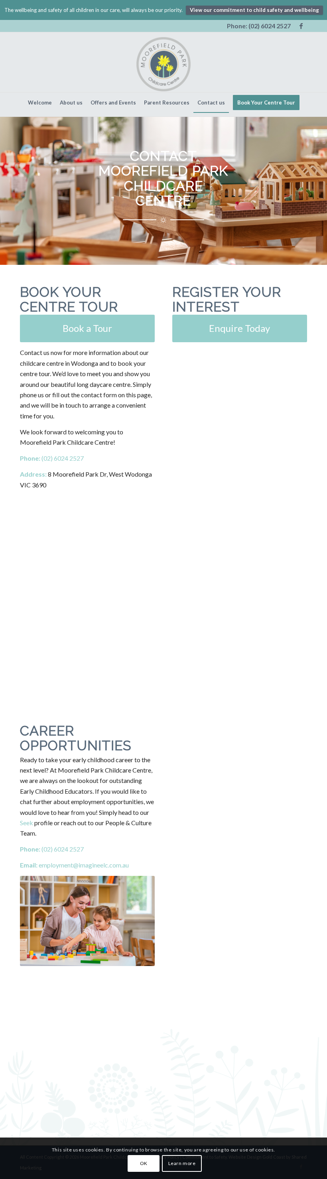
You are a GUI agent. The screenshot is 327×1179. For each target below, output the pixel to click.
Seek (26, 822)
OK (144, 1163)
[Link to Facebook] (301, 26)
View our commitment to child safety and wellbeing (254, 10)
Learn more (182, 1163)
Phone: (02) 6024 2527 (259, 26)
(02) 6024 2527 (62, 458)
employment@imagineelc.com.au (84, 865)
